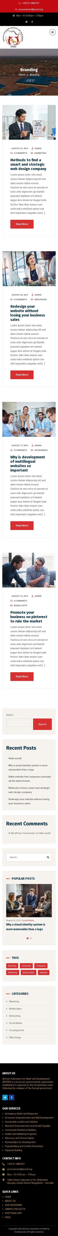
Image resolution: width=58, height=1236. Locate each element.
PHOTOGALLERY (13, 1213)
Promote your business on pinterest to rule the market (28, 616)
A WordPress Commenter (22, 833)
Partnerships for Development (20, 1142)
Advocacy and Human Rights (19, 1138)
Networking (41, 450)
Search (9, 715)
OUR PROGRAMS (13, 1205)
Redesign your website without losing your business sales (27, 313)
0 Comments (20, 153)
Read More (22, 224)
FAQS (8, 1217)
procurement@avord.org (19, 1169)
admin (38, 148)
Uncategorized (16, 1030)
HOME (8, 1196)
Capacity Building (13, 1150)
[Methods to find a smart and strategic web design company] (29, 122)
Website (43, 972)
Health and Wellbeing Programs (21, 1134)
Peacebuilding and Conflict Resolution (24, 1146)
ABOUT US (10, 1201)
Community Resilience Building (20, 1130)
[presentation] (7, 938)
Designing (40, 966)
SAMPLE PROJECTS (15, 1209)
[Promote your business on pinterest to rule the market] (29, 570)
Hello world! (15, 758)
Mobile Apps (20, 605)
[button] (27, 938)
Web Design (40, 299)
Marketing (40, 153)
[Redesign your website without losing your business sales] (29, 268)
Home (22, 74)
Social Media (28, 920)
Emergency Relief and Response (21, 1113)
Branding (12, 966)
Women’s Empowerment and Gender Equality (27, 1125)
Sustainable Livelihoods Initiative (21, 1121)
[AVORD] (13, 37)
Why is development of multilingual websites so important (27, 463)
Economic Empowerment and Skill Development (29, 1117)
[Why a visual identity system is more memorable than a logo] (29, 900)
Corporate (26, 966)
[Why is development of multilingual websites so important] (29, 419)
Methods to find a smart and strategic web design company (28, 164)
